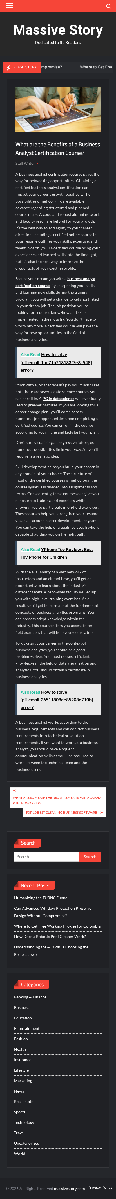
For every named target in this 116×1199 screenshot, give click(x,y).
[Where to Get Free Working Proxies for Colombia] (65, 66)
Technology (24, 1122)
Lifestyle (21, 1070)
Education (23, 1017)
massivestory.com (69, 1188)
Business (21, 1007)
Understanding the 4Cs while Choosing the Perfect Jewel (51, 951)
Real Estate (23, 1101)
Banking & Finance (30, 997)
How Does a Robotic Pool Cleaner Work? (50, 936)
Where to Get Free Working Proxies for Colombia (57, 926)
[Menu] (9, 5)
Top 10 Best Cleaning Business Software (61, 812)
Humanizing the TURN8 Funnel (41, 897)
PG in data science (58, 398)
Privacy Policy (100, 1187)
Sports (19, 1111)
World (19, 1153)
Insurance (22, 1059)
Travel (19, 1132)
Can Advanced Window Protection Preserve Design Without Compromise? (52, 912)
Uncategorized (26, 1143)
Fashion (21, 1038)
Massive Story (58, 30)
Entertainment (26, 1028)
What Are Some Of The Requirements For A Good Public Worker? (57, 800)
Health (20, 1049)
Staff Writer (25, 163)
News (19, 1091)
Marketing (23, 1080)
